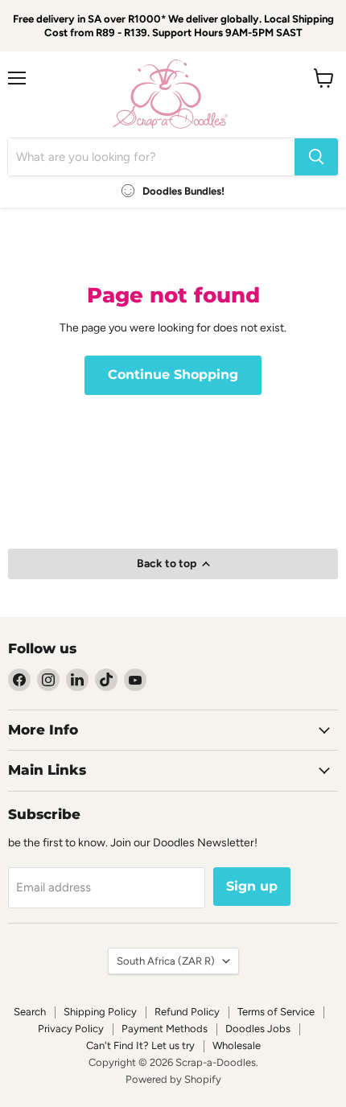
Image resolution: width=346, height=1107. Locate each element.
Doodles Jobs (257, 1029)
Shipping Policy (100, 1012)
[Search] (316, 156)
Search (30, 1012)
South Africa (166, 961)
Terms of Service (276, 1012)
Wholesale (236, 1045)
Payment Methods (165, 1029)
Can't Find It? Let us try (140, 1045)
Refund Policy (187, 1012)
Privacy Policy (71, 1029)
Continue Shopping (173, 374)
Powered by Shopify (173, 1079)
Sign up (252, 886)
